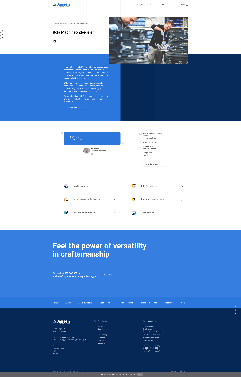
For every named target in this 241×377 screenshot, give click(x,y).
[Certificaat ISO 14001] (156, 348)
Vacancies (169, 303)
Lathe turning (102, 338)
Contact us (108, 275)
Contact (184, 303)
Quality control (103, 340)
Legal (54, 351)
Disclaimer (56, 346)
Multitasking (102, 335)
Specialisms (105, 303)
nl (166, 5)
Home (55, 303)
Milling (100, 332)
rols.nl (145, 155)
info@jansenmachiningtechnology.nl (78, 276)
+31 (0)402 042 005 (143, 5)
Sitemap (55, 353)
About (68, 303)
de (168, 5)
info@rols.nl (147, 153)
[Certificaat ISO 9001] (147, 348)
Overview (101, 326)
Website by (175, 371)
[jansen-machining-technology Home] (61, 5)
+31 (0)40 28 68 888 (150, 142)
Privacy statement (59, 348)
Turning (100, 329)
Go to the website (73, 107)
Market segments (125, 303)
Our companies (149, 321)
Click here (119, 374)
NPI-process (102, 343)
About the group (85, 303)
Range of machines (149, 303)
